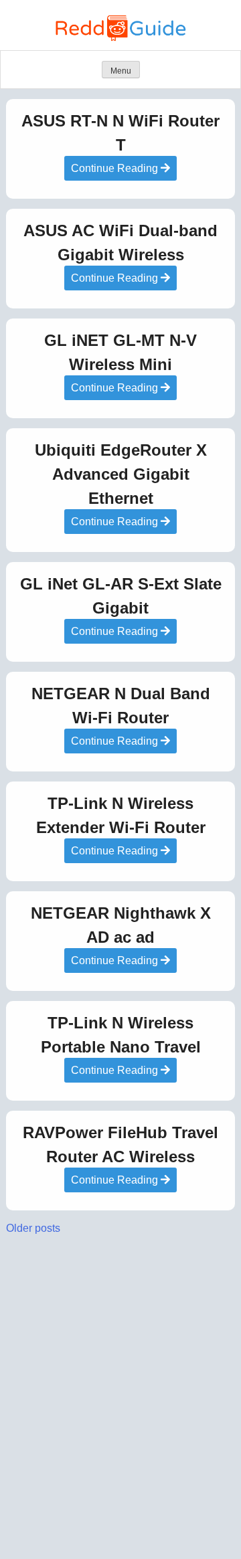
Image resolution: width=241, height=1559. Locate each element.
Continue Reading (116, 168)
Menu (120, 71)
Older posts (33, 1228)
